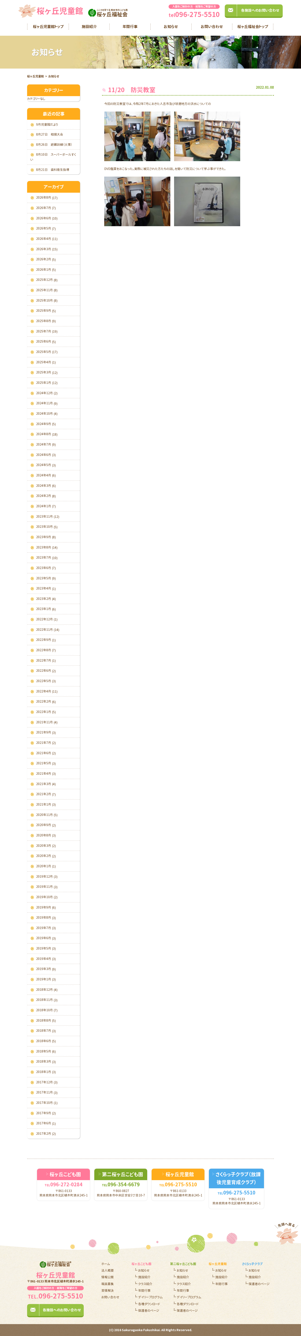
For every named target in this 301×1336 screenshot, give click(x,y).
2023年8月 (47, 547)
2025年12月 (47, 280)
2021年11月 (47, 722)
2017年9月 (46, 1113)
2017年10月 (47, 1103)
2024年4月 (46, 475)
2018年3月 (46, 1061)
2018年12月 (47, 989)
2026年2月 (46, 259)
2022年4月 (47, 691)
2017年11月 (47, 1092)
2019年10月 (47, 897)
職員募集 (107, 1284)
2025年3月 (47, 372)
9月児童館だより (47, 124)
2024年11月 (47, 403)
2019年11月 (47, 886)
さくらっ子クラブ (252, 1264)
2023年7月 (47, 557)
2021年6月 (46, 753)
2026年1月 (46, 269)
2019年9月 (46, 907)
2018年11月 (47, 1000)
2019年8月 (46, 917)
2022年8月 (46, 650)
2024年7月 (46, 444)
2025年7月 (47, 331)
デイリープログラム (150, 1297)
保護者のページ (148, 1310)
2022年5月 (46, 681)
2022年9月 (46, 640)
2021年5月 (46, 763)
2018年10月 (47, 1010)
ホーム (105, 1264)
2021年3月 (46, 784)
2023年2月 (46, 599)
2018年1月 (46, 1072)
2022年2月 (46, 701)
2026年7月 (46, 208)
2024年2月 (46, 496)
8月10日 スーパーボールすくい (53, 157)
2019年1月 (46, 979)
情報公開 (107, 1277)
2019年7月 (46, 928)
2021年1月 (46, 804)
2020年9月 (46, 825)
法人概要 (107, 1270)
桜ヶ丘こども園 (141, 1264)
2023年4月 (46, 588)
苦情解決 (107, 1290)
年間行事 (130, 26)
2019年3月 (46, 969)
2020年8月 (46, 835)
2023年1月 (46, 609)
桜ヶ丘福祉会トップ (252, 26)
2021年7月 (46, 743)
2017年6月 (46, 1123)
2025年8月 (46, 321)
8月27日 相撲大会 (49, 134)
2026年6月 (47, 218)
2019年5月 (46, 948)
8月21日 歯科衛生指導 (52, 170)
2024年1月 (46, 506)
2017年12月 (47, 1082)
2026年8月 (47, 197)
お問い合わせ (212, 26)
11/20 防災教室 (131, 90)
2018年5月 (46, 1051)
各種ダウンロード (149, 1304)
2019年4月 (46, 959)
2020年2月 (46, 856)
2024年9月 (46, 424)
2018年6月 (46, 1041)
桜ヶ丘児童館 (35, 76)
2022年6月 (46, 670)
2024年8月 (47, 434)
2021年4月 (46, 773)
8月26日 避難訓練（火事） (54, 144)
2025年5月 (47, 352)
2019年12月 (47, 876)
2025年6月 (46, 341)
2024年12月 (47, 393)
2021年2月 (46, 794)
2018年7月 (46, 1030)
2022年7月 (46, 660)
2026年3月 (47, 249)
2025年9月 (46, 310)
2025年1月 (47, 383)
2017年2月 (46, 1133)
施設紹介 (89, 26)
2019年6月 (46, 938)
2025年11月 (47, 290)
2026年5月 (46, 228)
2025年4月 (46, 362)
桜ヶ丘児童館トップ (48, 26)
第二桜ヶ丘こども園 (183, 1264)
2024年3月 (46, 485)
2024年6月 (46, 455)
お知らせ (171, 26)
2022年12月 (47, 619)
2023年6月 (46, 568)
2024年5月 (46, 465)
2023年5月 (46, 578)
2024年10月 (47, 413)
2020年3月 (46, 845)
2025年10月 (47, 300)
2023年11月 (47, 516)
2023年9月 (46, 537)
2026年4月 (47, 239)
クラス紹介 (145, 1284)
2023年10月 (47, 526)
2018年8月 (46, 1020)
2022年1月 (46, 712)
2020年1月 (46, 866)
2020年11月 (47, 815)
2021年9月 (46, 732)
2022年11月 (47, 629)
